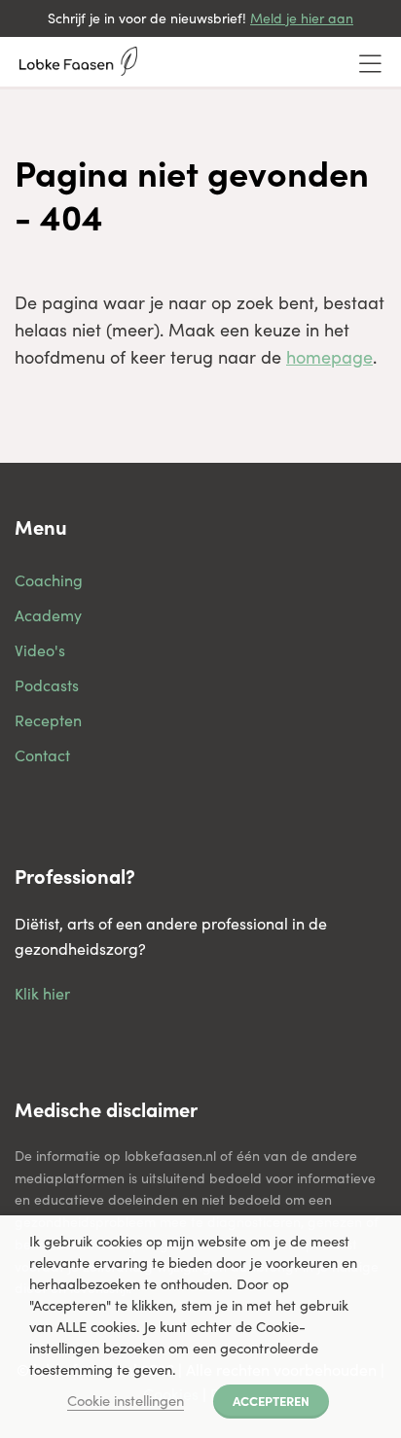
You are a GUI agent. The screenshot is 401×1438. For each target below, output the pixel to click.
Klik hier (42, 993)
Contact (42, 755)
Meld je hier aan (301, 18)
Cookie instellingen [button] (125, 1400)
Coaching (49, 580)
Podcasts (47, 685)
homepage (329, 356)
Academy (48, 615)
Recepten (48, 720)
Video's (40, 650)
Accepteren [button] (271, 1400)
